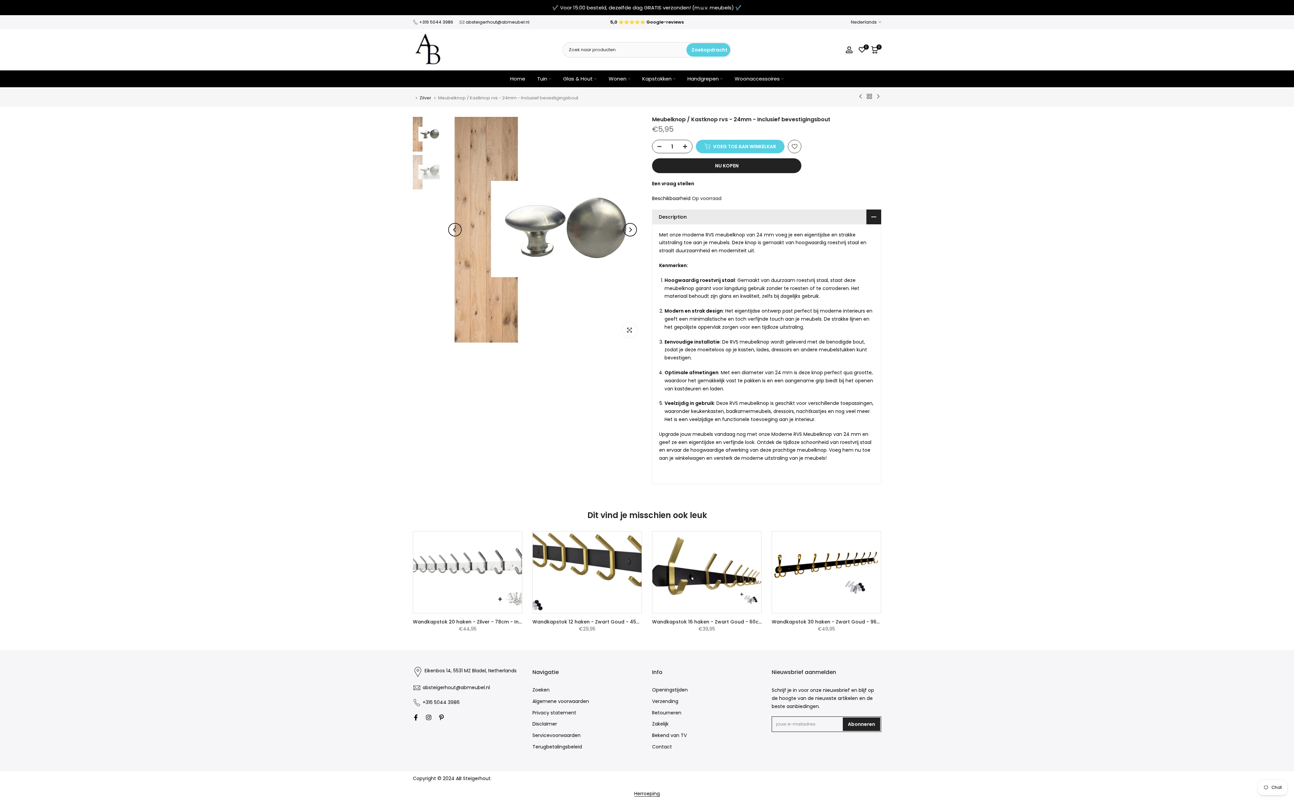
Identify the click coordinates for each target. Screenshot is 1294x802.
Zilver (425, 98)
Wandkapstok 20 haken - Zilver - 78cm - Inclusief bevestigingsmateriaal (502, 621)
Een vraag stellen (673, 183)
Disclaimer (544, 723)
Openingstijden (670, 689)
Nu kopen (727, 165)
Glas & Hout (578, 78)
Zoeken (541, 689)
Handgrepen (703, 78)
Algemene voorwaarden (560, 701)
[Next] (630, 229)
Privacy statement (554, 712)
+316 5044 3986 (436, 22)
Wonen (617, 78)
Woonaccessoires (757, 78)
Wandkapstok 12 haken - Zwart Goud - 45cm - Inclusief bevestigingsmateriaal (629, 621)
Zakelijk (660, 723)
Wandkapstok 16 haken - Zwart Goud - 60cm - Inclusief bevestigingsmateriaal (749, 621)
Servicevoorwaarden (556, 735)
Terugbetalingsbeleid (557, 746)
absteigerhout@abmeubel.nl (497, 22)
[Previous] (455, 229)
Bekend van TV (669, 735)
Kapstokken (657, 78)
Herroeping (647, 793)
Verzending (665, 701)
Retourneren (666, 712)
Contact (662, 746)
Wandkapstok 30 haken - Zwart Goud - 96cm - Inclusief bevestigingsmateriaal (869, 621)
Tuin (542, 78)
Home (517, 78)
